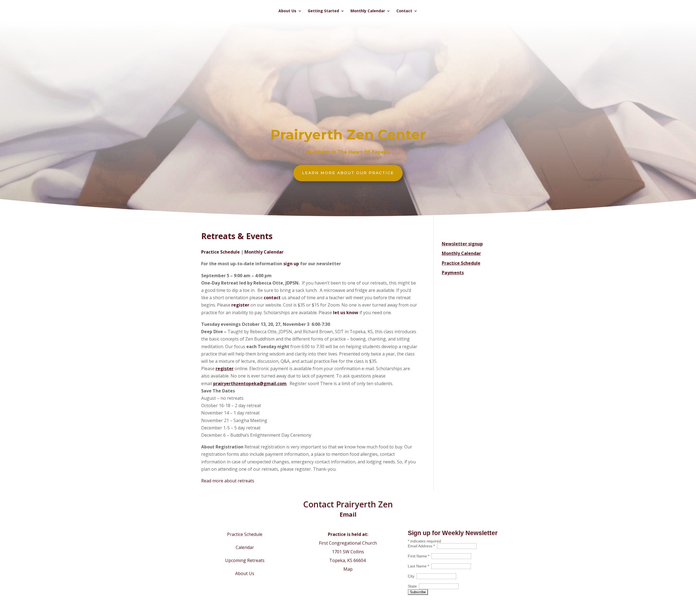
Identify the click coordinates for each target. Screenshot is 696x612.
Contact (404, 11)
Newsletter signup (462, 244)
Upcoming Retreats (245, 560)
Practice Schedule (220, 252)
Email (348, 514)
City (412, 576)
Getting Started (323, 11)
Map (348, 569)
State (413, 586)
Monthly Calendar (367, 11)
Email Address (422, 546)
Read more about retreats (227, 481)
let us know (345, 313)
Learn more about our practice (348, 172)
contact (273, 298)
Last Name (419, 566)
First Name (419, 556)
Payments (453, 273)
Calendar (245, 547)
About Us (287, 11)
